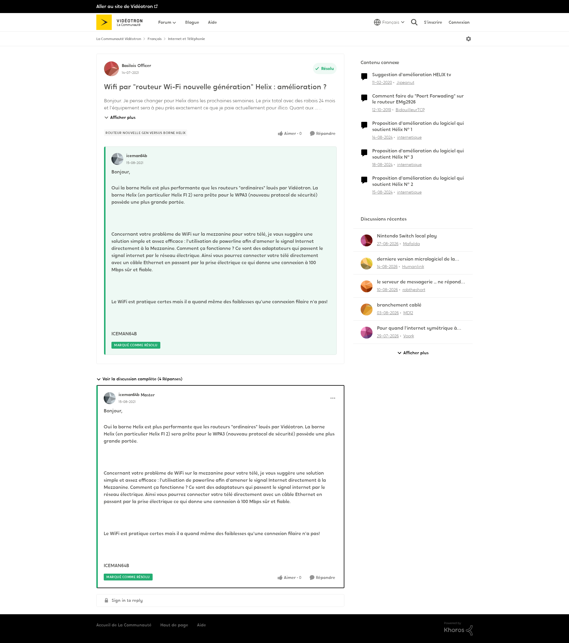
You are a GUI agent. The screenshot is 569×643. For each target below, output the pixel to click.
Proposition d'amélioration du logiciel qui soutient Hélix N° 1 (418, 126)
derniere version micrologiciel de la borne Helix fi (416, 259)
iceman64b (136, 155)
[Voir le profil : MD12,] (367, 309)
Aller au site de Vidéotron (124, 6)
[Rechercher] (414, 22)
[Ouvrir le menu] (468, 39)
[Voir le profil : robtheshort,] (367, 286)
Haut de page (174, 625)
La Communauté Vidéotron (118, 38)
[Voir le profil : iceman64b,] (117, 159)
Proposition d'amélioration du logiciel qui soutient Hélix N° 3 (418, 154)
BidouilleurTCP (410, 109)
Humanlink (413, 266)
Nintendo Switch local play (407, 236)
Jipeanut (405, 82)
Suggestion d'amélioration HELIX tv (411, 75)
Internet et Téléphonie (186, 38)
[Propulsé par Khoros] (458, 629)
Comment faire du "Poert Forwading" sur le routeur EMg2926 (418, 99)
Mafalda (411, 243)
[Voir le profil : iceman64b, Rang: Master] (110, 398)
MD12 (408, 312)
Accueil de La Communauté (123, 625)
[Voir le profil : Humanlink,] (367, 263)
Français (155, 38)
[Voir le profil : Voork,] (367, 333)
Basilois (129, 65)
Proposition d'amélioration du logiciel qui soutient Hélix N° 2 (418, 181)
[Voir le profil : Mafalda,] (367, 240)
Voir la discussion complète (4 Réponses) (142, 379)
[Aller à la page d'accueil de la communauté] (121, 22)
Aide (201, 625)
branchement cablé (399, 305)
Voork (408, 336)
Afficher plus (122, 117)
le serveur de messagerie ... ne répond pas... (419, 282)
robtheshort (413, 289)
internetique (409, 137)
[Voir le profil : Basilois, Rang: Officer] (111, 68)
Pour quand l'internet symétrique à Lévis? (417, 328)
